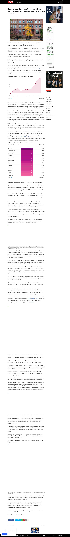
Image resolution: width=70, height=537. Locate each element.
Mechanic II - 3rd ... (50, 46)
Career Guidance (49, 101)
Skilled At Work (49, 117)
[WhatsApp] (22, 520)
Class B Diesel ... (49, 58)
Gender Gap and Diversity (51, 106)
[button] (59, 2)
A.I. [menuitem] (14, 2)
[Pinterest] (24, 520)
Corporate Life (49, 103)
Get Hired (48, 108)
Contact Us (16, 0)
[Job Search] (51, 67)
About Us (11, 0)
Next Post (42, 525)
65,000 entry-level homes (33, 298)
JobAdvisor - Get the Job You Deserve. (22, 535)
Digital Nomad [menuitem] (19, 2)
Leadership (48, 112)
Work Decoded (48, 119)
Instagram (53, 535)
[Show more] (28, 520)
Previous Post (10, 525)
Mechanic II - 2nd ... (50, 42)
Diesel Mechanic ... (49, 30)
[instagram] (62, 0)
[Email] (26, 520)
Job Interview (48, 110)
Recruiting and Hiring (50, 115)
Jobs (52, 66)
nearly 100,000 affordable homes (26, 136)
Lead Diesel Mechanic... (48, 35)
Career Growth (49, 99)
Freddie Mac (31, 302)
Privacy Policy (60, 535)
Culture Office (49, 104)
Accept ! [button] (4, 534)
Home (8, 0)
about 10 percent (39, 68)
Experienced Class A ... (50, 54)
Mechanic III (48, 50)
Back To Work (48, 95)
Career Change (48, 97)
